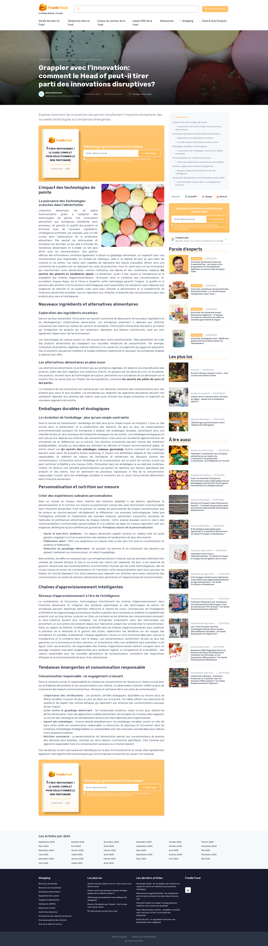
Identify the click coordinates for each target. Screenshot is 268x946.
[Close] (190, 449)
